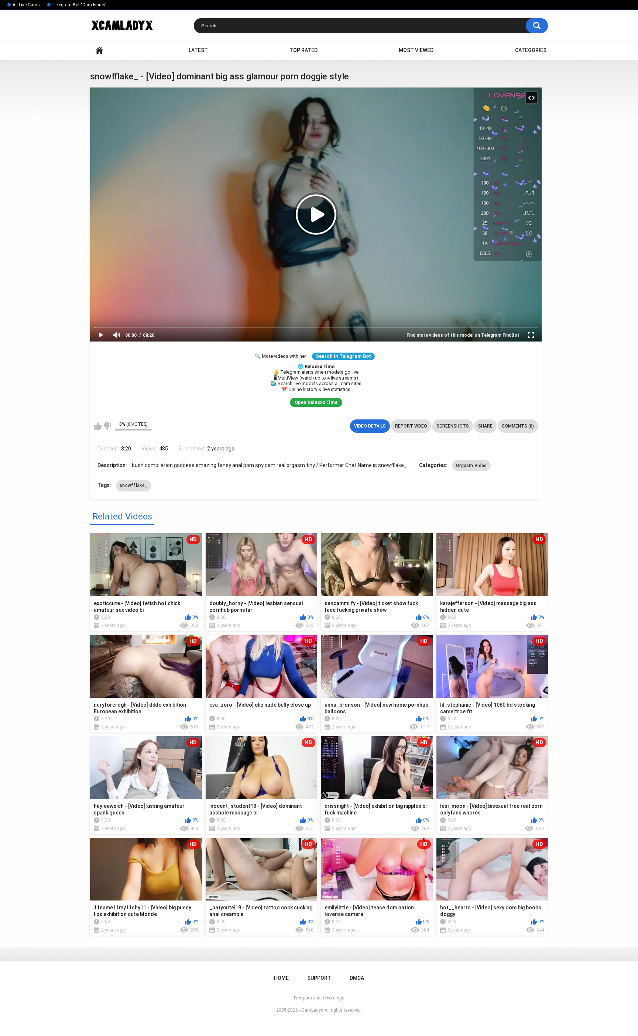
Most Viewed (416, 50)
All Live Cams (26, 4)
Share (485, 426)
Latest (198, 50)
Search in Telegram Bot (343, 356)
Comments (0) (518, 426)
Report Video (411, 426)
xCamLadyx (311, 1010)
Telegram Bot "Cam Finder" (79, 4)
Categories (530, 50)
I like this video (98, 426)
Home (99, 50)
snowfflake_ (133, 485)
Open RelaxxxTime (316, 402)
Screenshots (452, 426)
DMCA (357, 978)
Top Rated (303, 50)
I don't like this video (107, 426)
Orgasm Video (471, 465)
